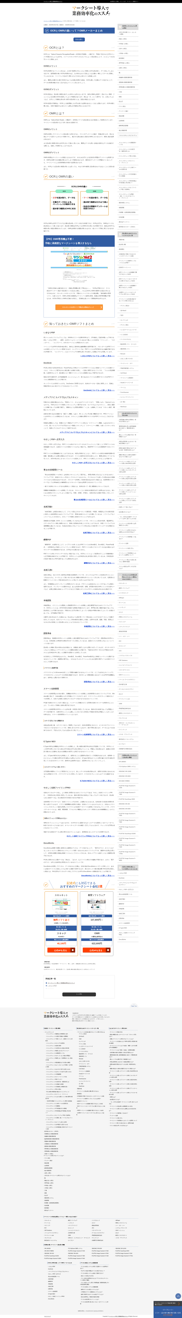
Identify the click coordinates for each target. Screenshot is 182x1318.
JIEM (120, 703)
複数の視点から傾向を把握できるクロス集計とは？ (127, 455)
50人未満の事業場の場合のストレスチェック (57, 1091)
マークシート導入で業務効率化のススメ (53, 1)
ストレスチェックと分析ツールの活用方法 (127, 168)
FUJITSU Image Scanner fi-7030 (127, 786)
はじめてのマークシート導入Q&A (129, 414)
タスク (121, 612)
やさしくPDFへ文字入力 (126, 889)
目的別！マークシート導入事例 (129, 27)
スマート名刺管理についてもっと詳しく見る (94, 734)
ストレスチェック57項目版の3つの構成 (127, 175)
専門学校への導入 (124, 63)
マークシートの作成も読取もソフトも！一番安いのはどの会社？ (129, 577)
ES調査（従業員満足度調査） (128, 212)
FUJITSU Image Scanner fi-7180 (127, 846)
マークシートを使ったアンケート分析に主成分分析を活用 (127, 484)
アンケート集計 (123, 111)
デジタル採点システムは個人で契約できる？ (92, 1273)
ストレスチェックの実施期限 (53, 1074)
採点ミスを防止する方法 (87, 1276)
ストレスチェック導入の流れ (127, 156)
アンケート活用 (123, 543)
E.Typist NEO (123, 928)
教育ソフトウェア (124, 588)
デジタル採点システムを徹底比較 (89, 1262)
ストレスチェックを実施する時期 (54, 1084)
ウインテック (123, 729)
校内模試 (121, 58)
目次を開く (79, 39)
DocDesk (51, 988)
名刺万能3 (122, 899)
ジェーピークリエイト (125, 665)
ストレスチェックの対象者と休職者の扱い (57, 1086)
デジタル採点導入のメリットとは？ (90, 1299)
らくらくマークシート (127, 397)
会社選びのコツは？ (125, 512)
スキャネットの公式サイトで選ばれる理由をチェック (78, 307)
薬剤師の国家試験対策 (125, 82)
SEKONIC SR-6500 (125, 776)
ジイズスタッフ (123, 593)
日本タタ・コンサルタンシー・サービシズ (127, 724)
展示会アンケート (124, 222)
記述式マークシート (125, 267)
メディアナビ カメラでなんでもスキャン (128, 883)
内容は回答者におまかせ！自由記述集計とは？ (127, 442)
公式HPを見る (60, 950)
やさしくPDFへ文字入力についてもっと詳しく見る (91, 463)
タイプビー (122, 744)
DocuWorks (122, 939)
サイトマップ (47, 1316)
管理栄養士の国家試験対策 (127, 87)
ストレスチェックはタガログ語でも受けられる (58, 1069)
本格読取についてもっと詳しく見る (97, 626)
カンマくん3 (124, 320)
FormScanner (124, 392)
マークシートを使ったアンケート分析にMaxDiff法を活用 (127, 462)
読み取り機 (122, 244)
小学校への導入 (123, 53)
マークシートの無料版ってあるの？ (127, 537)
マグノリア (122, 622)
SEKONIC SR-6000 (125, 808)
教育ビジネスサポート (125, 713)
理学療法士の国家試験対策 (51, 1148)
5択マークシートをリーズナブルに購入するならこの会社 (128, 280)
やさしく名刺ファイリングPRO (127, 933)
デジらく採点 (124, 325)
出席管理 (121, 120)
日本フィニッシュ (124, 675)
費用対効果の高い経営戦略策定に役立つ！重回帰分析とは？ (127, 428)
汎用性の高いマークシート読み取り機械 (129, 756)
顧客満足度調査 (123, 125)
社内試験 (121, 217)
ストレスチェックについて (127, 135)
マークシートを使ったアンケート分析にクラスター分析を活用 (127, 500)
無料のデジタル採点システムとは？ (90, 1289)
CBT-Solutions (123, 660)
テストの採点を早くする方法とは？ (127, 567)
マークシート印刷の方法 (116, 1032)
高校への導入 (123, 39)
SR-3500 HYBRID (124, 781)
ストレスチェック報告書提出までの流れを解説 (58, 1062)
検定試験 (121, 116)
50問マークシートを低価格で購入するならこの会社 (127, 286)
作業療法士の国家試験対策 (51, 1134)
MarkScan (123, 406)
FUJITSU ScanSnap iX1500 (127, 833)
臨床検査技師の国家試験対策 (51, 1139)
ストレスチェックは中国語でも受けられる (57, 1124)
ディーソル (122, 602)
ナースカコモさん (125, 339)
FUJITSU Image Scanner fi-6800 (127, 859)
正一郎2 (122, 402)
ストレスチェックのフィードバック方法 (56, 1076)
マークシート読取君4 (126, 378)
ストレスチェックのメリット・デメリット (127, 161)
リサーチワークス (124, 670)
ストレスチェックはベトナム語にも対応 (56, 1122)
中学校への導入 (123, 44)
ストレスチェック (49, 1032)
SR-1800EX (122, 761)
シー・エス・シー (124, 636)
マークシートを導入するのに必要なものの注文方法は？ (127, 531)
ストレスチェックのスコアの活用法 (55, 1043)
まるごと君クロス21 (126, 358)
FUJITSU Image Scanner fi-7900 (127, 821)
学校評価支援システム (127, 368)
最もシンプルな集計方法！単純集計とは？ (127, 435)
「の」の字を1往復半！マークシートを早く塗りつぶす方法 (128, 517)
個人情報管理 (123, 130)
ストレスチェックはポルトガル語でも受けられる (58, 1071)
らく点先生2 (124, 334)
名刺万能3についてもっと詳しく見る (97, 533)
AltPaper (121, 598)
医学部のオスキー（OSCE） (127, 227)
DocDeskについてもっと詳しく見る (97, 390)
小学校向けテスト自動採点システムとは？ (92, 1292)
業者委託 (121, 249)
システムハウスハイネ (125, 655)
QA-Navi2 (123, 310)
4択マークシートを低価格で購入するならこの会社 (128, 273)
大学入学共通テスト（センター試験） (127, 33)
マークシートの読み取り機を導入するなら (88, 1091)
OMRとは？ (113, 1097)
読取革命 (121, 918)
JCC (120, 650)
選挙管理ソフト (125, 349)
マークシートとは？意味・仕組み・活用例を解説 (122, 1050)
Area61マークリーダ (126, 382)
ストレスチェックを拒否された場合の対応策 (57, 1048)
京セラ (121, 694)
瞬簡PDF (121, 904)
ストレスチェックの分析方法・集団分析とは (127, 150)
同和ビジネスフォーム (125, 617)
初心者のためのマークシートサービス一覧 (129, 234)
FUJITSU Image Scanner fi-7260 (127, 828)
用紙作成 (121, 239)
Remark (122, 354)
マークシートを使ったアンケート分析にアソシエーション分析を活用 (127, 492)
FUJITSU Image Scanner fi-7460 (127, 793)
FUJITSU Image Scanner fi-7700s (127, 852)
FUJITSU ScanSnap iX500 (127, 799)
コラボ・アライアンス (125, 734)
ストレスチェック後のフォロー (54, 1079)
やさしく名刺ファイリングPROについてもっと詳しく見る (89, 836)
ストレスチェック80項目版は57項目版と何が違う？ (127, 181)
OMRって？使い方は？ (126, 507)
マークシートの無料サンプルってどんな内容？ (127, 261)
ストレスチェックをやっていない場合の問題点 (58, 1055)
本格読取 (121, 908)
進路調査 (121, 207)
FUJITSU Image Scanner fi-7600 (127, 814)
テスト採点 (122, 106)
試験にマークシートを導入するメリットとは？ (122, 1039)
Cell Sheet (123, 373)
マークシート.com (124, 699)
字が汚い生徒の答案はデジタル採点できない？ (93, 1270)
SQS (121, 315)
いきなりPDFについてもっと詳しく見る (96, 356)
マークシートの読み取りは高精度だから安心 (127, 524)
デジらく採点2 (124, 305)
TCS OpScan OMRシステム (127, 766)
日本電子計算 (123, 684)
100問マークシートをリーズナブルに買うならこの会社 (127, 293)
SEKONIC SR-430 (124, 804)
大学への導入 (123, 48)
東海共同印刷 (123, 631)
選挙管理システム (124, 202)
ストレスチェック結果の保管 (53, 1045)
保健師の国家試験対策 (125, 77)
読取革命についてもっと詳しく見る (97, 682)
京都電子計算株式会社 (125, 749)
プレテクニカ (123, 718)
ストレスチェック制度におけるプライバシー (57, 1050)
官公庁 (121, 101)
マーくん (123, 387)
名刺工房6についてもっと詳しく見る (97, 593)
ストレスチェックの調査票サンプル (127, 143)
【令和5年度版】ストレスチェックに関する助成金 (59, 1101)
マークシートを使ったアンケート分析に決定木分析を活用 (127, 477)
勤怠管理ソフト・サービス (128, 344)
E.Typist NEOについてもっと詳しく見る (95, 781)
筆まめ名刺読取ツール (125, 894)
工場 (120, 92)
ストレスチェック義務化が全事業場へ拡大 (57, 1034)
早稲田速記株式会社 (125, 708)
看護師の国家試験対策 (50, 1141)
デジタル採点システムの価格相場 (89, 1287)
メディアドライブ (124, 626)
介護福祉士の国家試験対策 (51, 1143)
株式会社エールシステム (126, 739)
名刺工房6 (122, 913)
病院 (120, 96)
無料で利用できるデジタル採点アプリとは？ (92, 1294)
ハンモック (122, 607)
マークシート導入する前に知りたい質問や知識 (127, 560)
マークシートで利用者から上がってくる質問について (127, 554)
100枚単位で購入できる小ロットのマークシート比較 (127, 255)
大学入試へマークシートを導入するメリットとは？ (57, 1175)
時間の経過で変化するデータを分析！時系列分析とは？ (127, 449)
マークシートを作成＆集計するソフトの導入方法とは (127, 300)
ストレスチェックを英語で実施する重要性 (57, 1036)
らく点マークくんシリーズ (128, 329)
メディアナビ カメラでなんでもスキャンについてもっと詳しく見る (85, 432)
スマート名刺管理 (124, 923)
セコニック (122, 646)
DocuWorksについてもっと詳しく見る (96, 876)
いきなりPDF (52, 986)
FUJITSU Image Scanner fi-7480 (127, 839)
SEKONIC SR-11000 (125, 771)
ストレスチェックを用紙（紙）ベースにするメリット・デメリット (127, 196)
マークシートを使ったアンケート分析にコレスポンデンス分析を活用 (127, 470)
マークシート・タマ (126, 363)
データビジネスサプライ (126, 689)
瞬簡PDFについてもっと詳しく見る (97, 563)
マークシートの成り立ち (126, 548)
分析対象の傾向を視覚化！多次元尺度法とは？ (127, 420)
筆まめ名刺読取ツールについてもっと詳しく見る (92, 500)
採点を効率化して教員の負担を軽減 (90, 1297)
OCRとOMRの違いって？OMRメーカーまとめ (129, 868)
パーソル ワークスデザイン (127, 679)
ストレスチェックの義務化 (53, 1106)
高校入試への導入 (49, 1180)
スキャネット (123, 583)
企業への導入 (123, 68)
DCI (120, 641)
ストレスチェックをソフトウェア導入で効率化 (127, 188)
